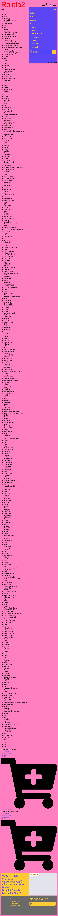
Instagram (15, 901)
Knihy (34, 27)
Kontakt (33, 20)
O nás (32, 16)
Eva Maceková (6, 753)
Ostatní (35, 47)
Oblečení (35, 44)
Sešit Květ (4, 755)
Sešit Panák (5, 817)
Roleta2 (13, 4)
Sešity (8, 751)
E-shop (32, 24)
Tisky (34, 40)
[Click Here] (54, 4)
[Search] (54, 52)
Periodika (35, 37)
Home (32, 13)
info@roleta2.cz (38, 899)
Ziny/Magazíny (37, 34)
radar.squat (15, 905)
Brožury (35, 30)
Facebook (14, 903)
